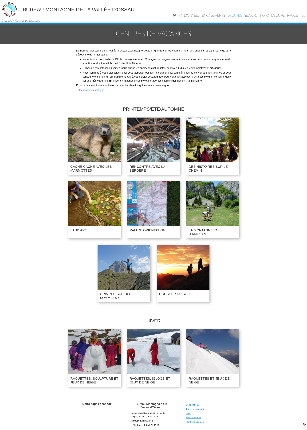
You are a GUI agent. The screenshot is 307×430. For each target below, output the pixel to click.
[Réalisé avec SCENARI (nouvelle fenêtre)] (305, 424)
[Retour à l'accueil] (174, 15)
